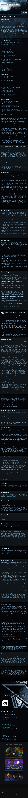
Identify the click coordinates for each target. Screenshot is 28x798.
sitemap (2, 792)
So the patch (5, 735)
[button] (24, 12)
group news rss (4, 790)
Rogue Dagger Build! (6, 724)
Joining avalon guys (6, 730)
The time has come (6, 727)
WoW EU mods (5, 738)
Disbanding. (4, 719)
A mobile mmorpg (6, 713)
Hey (3, 732)
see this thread (13, 496)
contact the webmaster (6, 791)
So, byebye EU (5, 721)
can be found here (16, 504)
